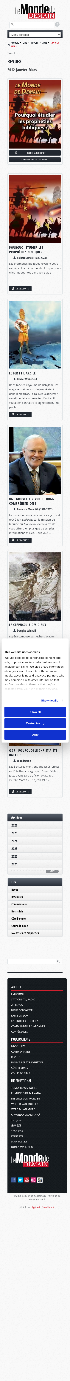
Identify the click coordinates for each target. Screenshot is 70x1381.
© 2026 (17, 1196)
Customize (33, 723)
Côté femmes (19, 1068)
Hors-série (17, 911)
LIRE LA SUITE (22, 288)
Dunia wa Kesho (22, 1147)
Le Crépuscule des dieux (27, 624)
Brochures (17, 897)
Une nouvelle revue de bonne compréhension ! (32, 501)
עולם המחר (17, 1130)
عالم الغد (16, 1120)
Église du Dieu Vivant (43, 1207)
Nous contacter (22, 1010)
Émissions (17, 994)
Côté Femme (18, 919)
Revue (14, 890)
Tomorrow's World (24, 1088)
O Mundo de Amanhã (25, 1114)
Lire (25, 42)
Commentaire (19, 904)
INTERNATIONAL (21, 1081)
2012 (44, 42)
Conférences (19, 1031)
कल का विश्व (17, 1136)
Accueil (15, 42)
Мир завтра (19, 1141)
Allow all (35, 711)
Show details (49, 700)
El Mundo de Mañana (26, 1093)
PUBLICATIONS (20, 1039)
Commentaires (20, 1051)
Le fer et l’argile (22, 373)
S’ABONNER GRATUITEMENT (35, 159)
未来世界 (16, 1125)
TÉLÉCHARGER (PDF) (36, 152)
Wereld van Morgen (24, 1104)
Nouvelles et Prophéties (25, 933)
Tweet (11, 53)
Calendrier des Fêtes (24, 1021)
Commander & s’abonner (28, 1026)
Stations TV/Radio (23, 999)
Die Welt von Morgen (25, 1098)
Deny (35, 734)
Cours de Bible (19, 926)
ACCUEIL (16, 987)
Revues (34, 42)
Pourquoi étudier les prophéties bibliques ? (27, 249)
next (52, 871)
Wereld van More (23, 1109)
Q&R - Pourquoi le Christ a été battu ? (33, 752)
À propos (17, 1005)
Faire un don (20, 1015)
